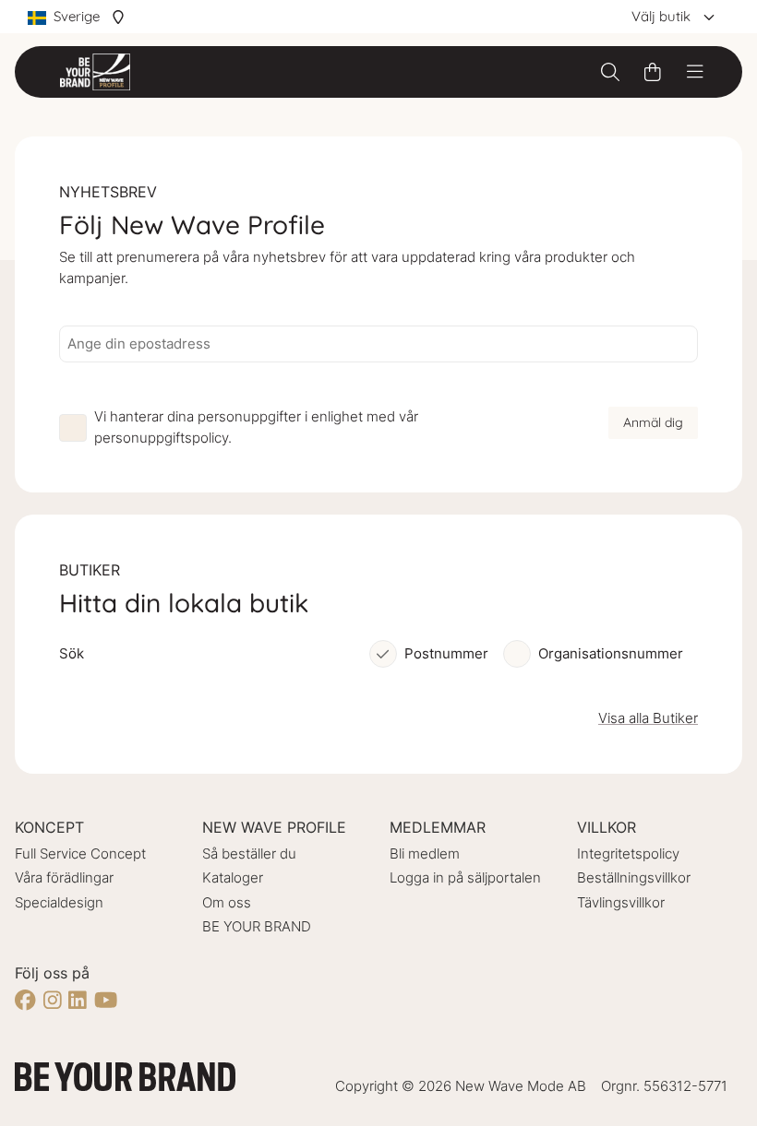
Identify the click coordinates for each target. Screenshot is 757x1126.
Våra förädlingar (64, 877)
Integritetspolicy (628, 853)
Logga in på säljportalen (465, 877)
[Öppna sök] (610, 71)
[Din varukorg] (652, 71)
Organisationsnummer (610, 653)
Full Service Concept (80, 853)
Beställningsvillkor (634, 877)
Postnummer (446, 653)
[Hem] (95, 71)
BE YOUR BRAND (256, 926)
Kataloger (232, 877)
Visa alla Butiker (648, 718)
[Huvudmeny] (695, 71)
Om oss (226, 902)
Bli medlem (425, 853)
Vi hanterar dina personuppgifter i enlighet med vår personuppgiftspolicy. (256, 427)
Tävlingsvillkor (621, 902)
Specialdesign (59, 902)
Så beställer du (249, 853)
